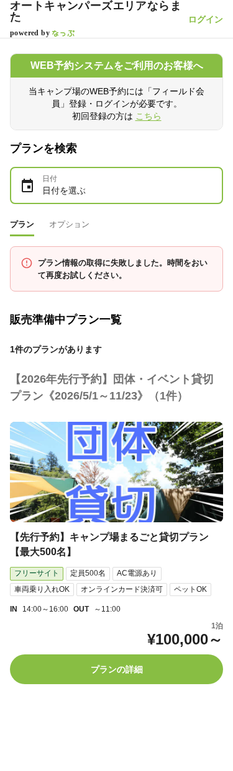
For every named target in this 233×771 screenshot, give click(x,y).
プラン (22, 224)
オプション (69, 224)
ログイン (205, 19)
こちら (148, 116)
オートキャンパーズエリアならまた (95, 11)
